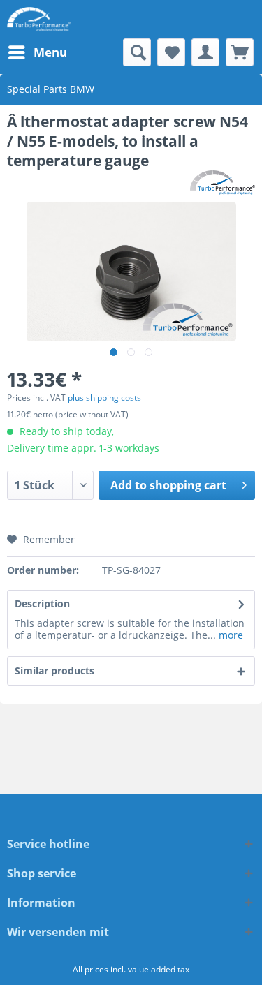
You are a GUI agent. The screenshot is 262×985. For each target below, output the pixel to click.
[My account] (205, 52)
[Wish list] (171, 52)
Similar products (54, 670)
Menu (50, 52)
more (229, 635)
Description (42, 603)
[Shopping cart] (240, 52)
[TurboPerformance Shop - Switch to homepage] (39, 19)
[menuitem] (37, 52)
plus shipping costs (104, 397)
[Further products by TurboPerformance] (223, 182)
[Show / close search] (137, 52)
